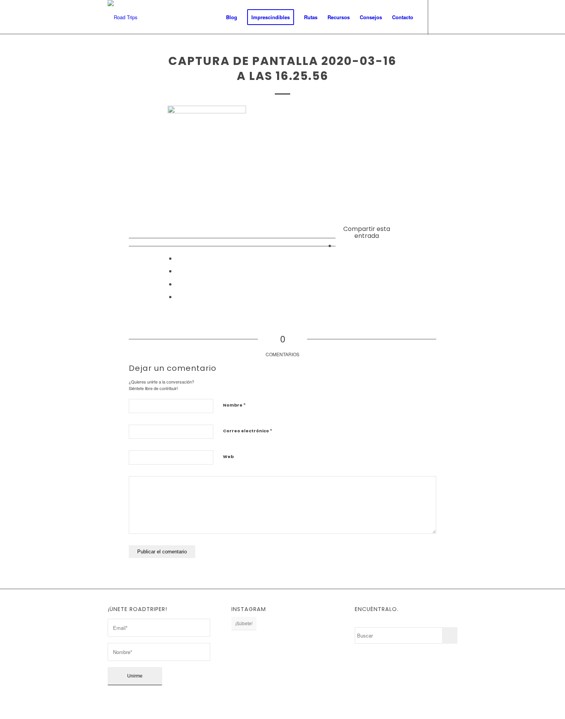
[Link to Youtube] (451, 17)
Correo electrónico (247, 430)
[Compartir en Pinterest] (178, 284)
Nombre (234, 404)
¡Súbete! (244, 623)
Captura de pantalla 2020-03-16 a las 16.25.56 (282, 68)
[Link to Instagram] (440, 17)
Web (228, 456)
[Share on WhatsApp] (178, 271)
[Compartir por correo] (178, 296)
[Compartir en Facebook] (338, 245)
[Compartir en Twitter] (178, 258)
